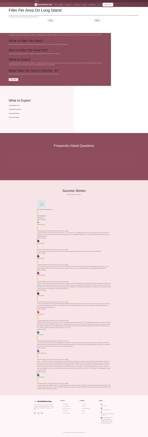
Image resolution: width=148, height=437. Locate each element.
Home (56, 4)
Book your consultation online (38, 74)
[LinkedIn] (38, 1)
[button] (50, 20)
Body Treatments (77, 4)
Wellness (84, 4)
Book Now (108, 4)
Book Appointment (86, 408)
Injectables (60, 4)
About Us (84, 404)
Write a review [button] (40, 217)
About (99, 4)
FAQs (84, 413)
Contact (84, 406)
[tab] (37, 105)
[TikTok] (36, 1)
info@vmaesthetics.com (106, 409)
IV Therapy (66, 410)
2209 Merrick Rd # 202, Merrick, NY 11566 (107, 414)
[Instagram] (35, 413)
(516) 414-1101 (55, 74)
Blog (83, 410)
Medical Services (92, 4)
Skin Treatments (68, 4)
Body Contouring (67, 408)
